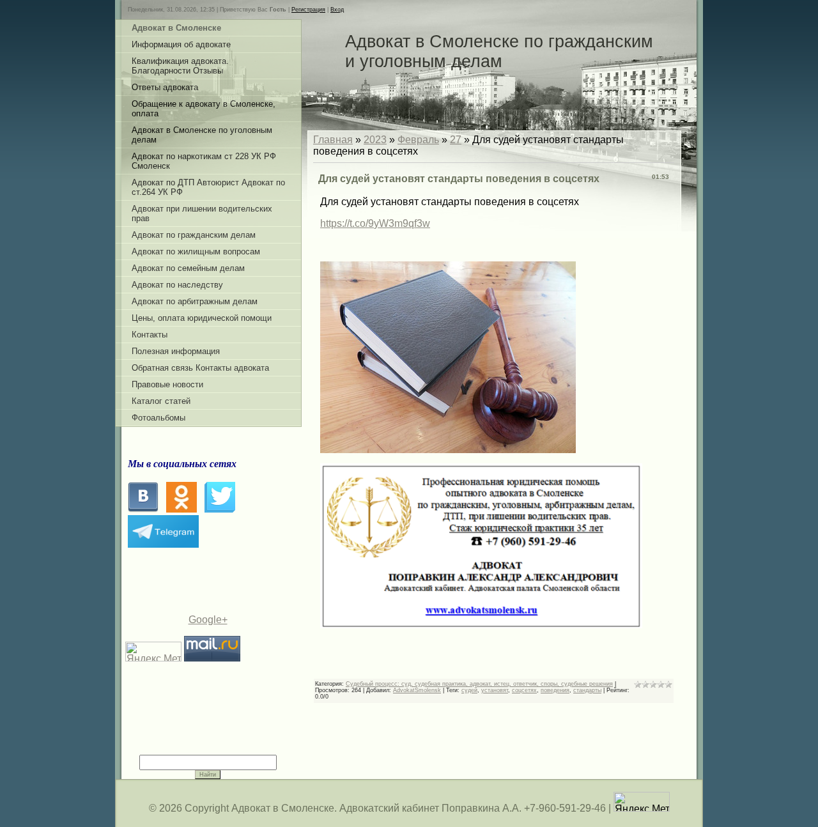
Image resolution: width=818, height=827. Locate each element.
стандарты (587, 690)
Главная (333, 139)
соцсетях (524, 690)
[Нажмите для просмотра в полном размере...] (448, 449)
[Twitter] (219, 509)
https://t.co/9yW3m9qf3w (375, 223)
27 (455, 139)
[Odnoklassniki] (181, 509)
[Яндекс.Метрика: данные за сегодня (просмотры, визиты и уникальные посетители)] (642, 802)
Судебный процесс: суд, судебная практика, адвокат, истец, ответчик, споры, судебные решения (479, 684)
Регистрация (308, 9)
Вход (337, 9)
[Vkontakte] (143, 509)
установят (494, 690)
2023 (375, 139)
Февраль (418, 139)
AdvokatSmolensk (417, 690)
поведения (555, 690)
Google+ (208, 619)
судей (469, 690)
